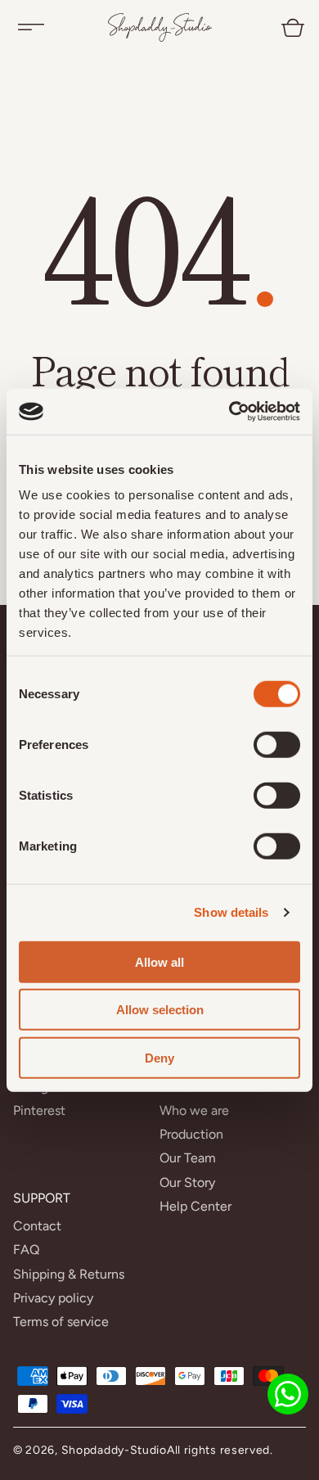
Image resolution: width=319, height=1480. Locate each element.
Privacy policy (53, 1298)
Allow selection (160, 1010)
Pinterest (39, 1110)
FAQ (26, 1249)
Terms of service (61, 1321)
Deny (159, 1057)
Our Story (187, 1182)
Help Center (195, 1206)
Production (191, 1134)
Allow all (159, 961)
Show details (231, 912)
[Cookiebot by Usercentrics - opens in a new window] (229, 411)
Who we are (194, 1110)
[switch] (277, 744)
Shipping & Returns (68, 1274)
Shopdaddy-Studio (114, 1450)
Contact (37, 1226)
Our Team (188, 1158)
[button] (31, 27)
